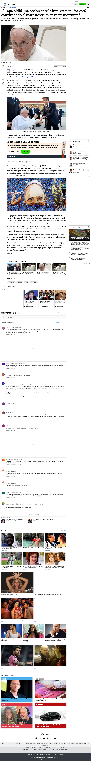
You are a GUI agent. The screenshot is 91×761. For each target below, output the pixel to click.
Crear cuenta (62, 312)
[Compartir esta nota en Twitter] (3, 70)
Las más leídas (75, 227)
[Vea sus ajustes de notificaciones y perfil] (88, 4)
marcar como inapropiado (63, 335)
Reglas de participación (58, 751)
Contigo (34, 749)
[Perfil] (10, 675)
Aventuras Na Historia (42, 749)
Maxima (66, 749)
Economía (18, 743)
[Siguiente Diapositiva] (65, 300)
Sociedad (23, 743)
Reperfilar (51, 743)
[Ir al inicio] (10, 4)
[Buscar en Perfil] (88, 1)
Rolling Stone (51, 749)
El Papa (13, 70)
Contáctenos (40, 751)
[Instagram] (47, 738)
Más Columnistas (83, 176)
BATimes (56, 747)
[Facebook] (36, 738)
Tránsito (65, 751)
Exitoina (81, 743)
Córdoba (46, 743)
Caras (77, 743)
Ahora (3, 743)
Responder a (11, 471)
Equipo (50, 751)
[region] (33, 420)
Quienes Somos (33, 751)
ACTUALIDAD (4, 7)
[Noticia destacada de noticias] (16, 679)
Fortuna (40, 747)
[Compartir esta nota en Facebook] (3, 66)
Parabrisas (45, 747)
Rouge (50, 747)
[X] (40, 738)
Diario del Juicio (45, 745)
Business (56, 743)
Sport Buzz (57, 749)
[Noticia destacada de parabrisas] (50, 705)
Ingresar (76, 4)
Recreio (62, 749)
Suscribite (83, 4)
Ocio (42, 743)
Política (13, 743)
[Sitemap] (55, 738)
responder (8, 334)
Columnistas (74, 141)
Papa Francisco (11, 282)
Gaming (85, 743)
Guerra (26, 282)
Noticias (73, 743)
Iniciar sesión (56, 312)
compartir (58, 334)
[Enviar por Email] (3, 79)
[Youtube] (44, 738)
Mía (53, 747)
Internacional (29, 743)
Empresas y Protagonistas (64, 743)
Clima (34, 743)
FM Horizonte (62, 747)
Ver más (85, 263)
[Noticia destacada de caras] (16, 705)
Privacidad (46, 751)
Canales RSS (26, 751)
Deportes (38, 743)
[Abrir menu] (2, 4)
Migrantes (20, 282)
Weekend (36, 747)
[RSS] (51, 738)
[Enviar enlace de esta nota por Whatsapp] (3, 74)
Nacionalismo (33, 282)
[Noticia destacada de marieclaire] (50, 679)
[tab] (8, 322)
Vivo (89, 743)
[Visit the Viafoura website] (63, 528)
